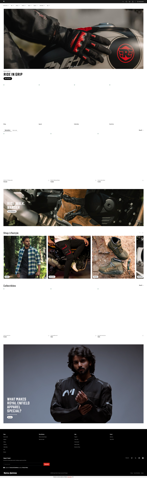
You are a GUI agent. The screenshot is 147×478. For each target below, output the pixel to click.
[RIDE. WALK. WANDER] (73, 207)
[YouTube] (143, 458)
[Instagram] (139, 458)
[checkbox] (4, 467)
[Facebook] (132, 458)
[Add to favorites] (48, 335)
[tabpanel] (73, 158)
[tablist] (73, 130)
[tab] (7, 130)
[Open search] (123, 1)
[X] (135, 458)
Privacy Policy (25, 467)
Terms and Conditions (14, 467)
